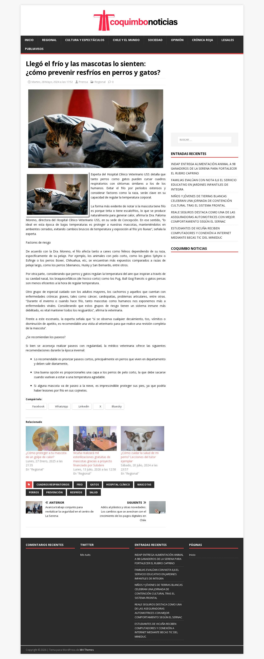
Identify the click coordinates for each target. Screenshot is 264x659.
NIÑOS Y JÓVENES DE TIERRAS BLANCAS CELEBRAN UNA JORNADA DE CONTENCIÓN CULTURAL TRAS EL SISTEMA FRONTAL (201, 200)
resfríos (76, 492)
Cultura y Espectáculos (84, 40)
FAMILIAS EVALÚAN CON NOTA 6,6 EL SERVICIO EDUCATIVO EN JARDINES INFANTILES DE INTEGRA (204, 184)
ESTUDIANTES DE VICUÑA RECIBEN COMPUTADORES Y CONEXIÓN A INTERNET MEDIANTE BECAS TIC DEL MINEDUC (201, 232)
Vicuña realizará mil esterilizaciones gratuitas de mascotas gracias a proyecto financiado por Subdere (92, 459)
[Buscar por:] (204, 139)
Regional (49, 40)
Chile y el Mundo (126, 40)
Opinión (177, 40)
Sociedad (155, 40)
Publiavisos (34, 49)
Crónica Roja (202, 40)
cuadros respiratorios (53, 484)
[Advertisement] (205, 97)
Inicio (29, 40)
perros (34, 492)
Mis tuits (85, 555)
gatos (94, 484)
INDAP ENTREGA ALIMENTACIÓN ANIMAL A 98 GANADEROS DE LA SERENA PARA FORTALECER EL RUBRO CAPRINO (204, 168)
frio (80, 484)
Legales (228, 40)
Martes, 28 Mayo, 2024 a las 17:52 (52, 82)
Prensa (83, 82)
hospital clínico (118, 484)
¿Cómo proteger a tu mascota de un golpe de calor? (46, 455)
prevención (54, 492)
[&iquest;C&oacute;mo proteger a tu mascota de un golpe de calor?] (47, 438)
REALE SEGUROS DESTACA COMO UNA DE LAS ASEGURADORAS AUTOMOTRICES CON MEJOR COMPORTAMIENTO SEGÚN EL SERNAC (203, 216)
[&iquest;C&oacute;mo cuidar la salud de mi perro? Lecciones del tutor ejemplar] (142, 438)
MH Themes (87, 650)
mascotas (144, 484)
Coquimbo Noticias (189, 248)
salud (94, 492)
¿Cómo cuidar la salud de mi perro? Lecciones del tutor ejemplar (140, 457)
